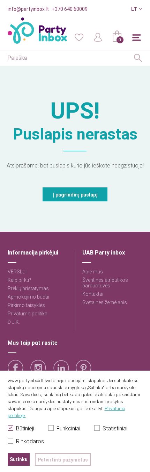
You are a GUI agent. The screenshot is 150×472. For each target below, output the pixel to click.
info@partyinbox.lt (28, 9)
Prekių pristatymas (28, 288)
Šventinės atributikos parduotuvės (105, 282)
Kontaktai (92, 294)
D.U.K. (14, 322)
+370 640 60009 (70, 9)
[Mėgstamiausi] (79, 36)
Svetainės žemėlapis (104, 302)
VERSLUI (17, 271)
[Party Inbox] (37, 30)
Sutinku (19, 459)
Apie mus (92, 271)
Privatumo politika (27, 313)
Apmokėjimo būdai (28, 297)
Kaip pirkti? (19, 280)
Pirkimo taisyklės (26, 305)
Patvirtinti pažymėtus (63, 460)
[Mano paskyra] (98, 36)
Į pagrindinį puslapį (75, 195)
